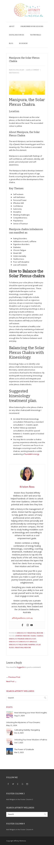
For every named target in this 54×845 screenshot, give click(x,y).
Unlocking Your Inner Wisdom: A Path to (30, 739)
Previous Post (13, 677)
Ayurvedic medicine (22, 636)
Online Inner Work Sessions (31, 26)
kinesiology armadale (28, 642)
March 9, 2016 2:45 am (16, 70)
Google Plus (18, 784)
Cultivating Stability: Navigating (27, 730)
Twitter (13, 784)
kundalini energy (32, 454)
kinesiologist (30, 639)
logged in (21, 667)
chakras (40, 636)
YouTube (22, 784)
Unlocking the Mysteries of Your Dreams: (23, 722)
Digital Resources (16, 35)
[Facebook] (22, 625)
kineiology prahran (17, 639)
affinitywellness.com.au (22, 618)
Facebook (8, 784)
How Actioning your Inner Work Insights (30, 712)
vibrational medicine (23, 647)
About (11, 26)
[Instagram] (27, 625)
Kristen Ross (14, 73)
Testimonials (35, 35)
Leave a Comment (32, 70)
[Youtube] (31, 625)
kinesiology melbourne (18, 645)
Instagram (27, 784)
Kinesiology (21, 633)
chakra (33, 636)
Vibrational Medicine (35, 633)
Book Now (23, 43)
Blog (11, 43)
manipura (31, 645)
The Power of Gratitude (24, 749)
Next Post (11, 681)
